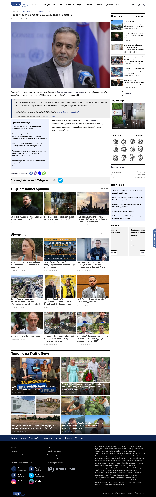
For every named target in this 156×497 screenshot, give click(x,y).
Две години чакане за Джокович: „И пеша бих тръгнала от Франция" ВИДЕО (33, 388)
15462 (24, 393)
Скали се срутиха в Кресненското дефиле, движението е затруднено (134, 23)
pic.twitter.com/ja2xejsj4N (68, 112)
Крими (89, 4)
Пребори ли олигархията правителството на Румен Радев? (125, 233)
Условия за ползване (18, 455)
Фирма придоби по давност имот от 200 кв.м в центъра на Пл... (127, 198)
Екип (48, 447)
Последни (116, 16)
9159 (23, 270)
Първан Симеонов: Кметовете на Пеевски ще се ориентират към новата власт (134, 83)
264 (138, 64)
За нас (13, 447)
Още (118, 4)
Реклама (14, 451)
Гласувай (127, 253)
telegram (39, 173)
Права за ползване (53, 455)
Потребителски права (55, 459)
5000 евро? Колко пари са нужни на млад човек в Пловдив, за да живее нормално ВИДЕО (92, 338)
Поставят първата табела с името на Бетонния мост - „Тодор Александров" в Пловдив (25, 302)
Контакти (15, 459)
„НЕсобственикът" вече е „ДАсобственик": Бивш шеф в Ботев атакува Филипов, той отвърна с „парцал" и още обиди (59, 302)
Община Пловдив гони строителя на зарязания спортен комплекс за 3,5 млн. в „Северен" (34, 427)
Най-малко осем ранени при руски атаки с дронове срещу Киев (59, 218)
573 (89, 225)
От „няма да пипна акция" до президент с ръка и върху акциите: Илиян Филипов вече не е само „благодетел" (92, 265)
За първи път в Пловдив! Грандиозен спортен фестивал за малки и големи (59, 265)
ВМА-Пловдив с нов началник (123, 211)
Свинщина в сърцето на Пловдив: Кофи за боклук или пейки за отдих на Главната (59, 338)
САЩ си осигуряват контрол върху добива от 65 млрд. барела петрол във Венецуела (92, 219)
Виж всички (104, 188)
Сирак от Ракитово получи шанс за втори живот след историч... (128, 205)
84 (138, 29)
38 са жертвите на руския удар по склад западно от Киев (26, 218)
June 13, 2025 (50, 117)
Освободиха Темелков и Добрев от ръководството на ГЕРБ (91, 300)
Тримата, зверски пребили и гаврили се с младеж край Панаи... (127, 191)
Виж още (127, 93)
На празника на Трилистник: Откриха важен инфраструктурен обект (134, 59)
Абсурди (79, 437)
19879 (125, 127)
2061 (56, 344)
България (57, 4)
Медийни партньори (54, 451)
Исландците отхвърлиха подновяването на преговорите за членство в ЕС (134, 48)
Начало (35, 4)
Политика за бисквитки (55, 463)
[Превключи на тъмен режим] (144, 5)
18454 (74, 431)
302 (138, 76)
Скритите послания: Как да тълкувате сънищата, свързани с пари (134, 70)
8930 (74, 393)
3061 (56, 270)
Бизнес (80, 4)
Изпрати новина (154, 238)
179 (56, 223)
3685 (89, 344)
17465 (24, 431)
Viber (35, 173)
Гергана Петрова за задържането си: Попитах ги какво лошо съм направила (26, 265)
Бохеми (68, 437)
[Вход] (133, 5)
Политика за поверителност (21, 463)
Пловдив (46, 4)
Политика (69, 4)
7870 (56, 307)
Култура (109, 4)
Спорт (99, 4)
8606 (89, 270)
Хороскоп (116, 135)
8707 (23, 307)
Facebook (31, 173)
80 (22, 223)
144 (138, 52)
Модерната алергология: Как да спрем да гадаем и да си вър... (128, 124)
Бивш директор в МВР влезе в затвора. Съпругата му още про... (127, 217)
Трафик (58, 437)
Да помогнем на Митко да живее (25, 336)
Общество (34, 437)
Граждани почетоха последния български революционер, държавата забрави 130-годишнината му (81, 387)
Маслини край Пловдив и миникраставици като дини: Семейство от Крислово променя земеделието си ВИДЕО (84, 426)
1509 (89, 305)
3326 (23, 340)
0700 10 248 (65, 469)
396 (138, 87)
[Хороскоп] (128, 161)
